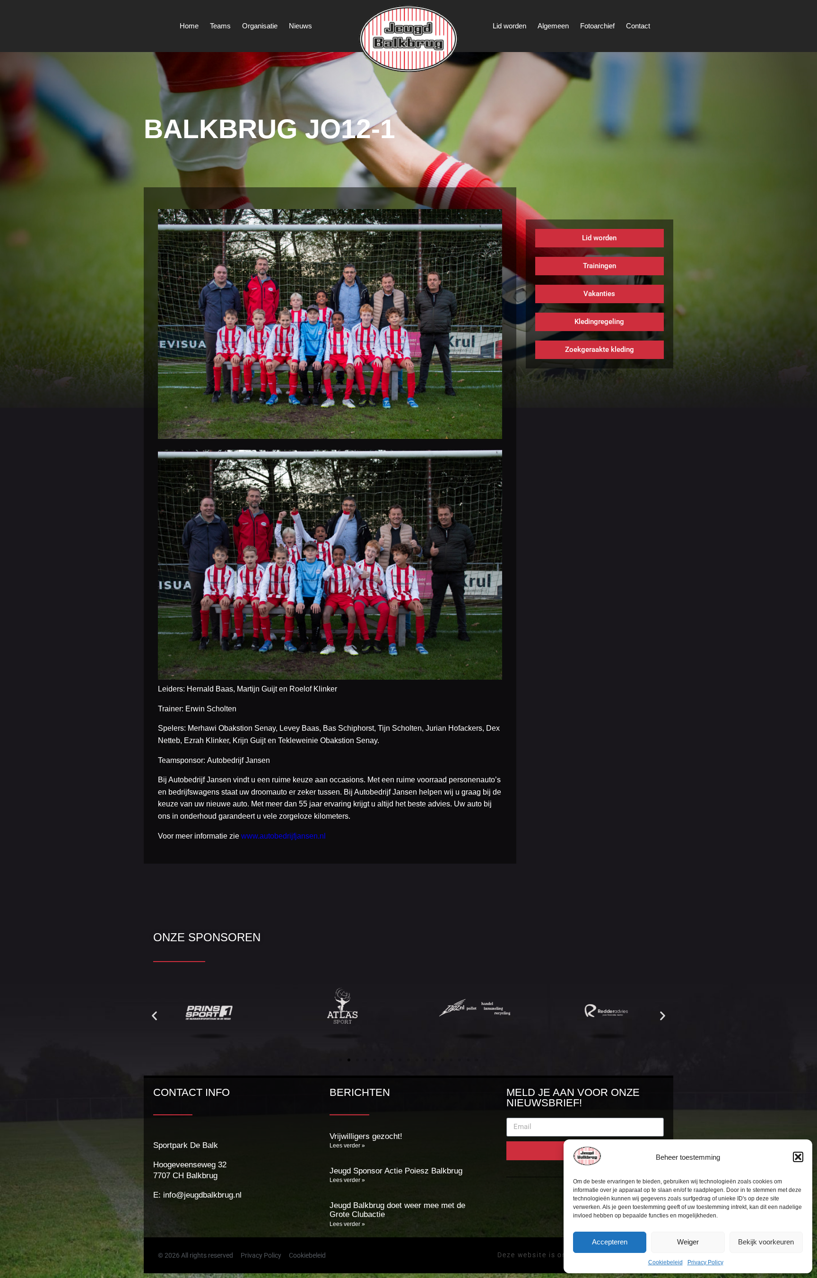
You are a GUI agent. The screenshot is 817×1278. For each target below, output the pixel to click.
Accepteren (609, 1242)
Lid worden (509, 26)
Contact (638, 26)
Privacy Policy (705, 1262)
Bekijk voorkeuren (766, 1242)
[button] (798, 1157)
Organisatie (260, 26)
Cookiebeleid (665, 1262)
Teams (220, 26)
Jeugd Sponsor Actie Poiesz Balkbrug (396, 1170)
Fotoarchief (597, 26)
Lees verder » (347, 1145)
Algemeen (553, 26)
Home (189, 26)
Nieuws (300, 26)
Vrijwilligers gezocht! (366, 1136)
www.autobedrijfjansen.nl (283, 836)
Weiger (688, 1242)
